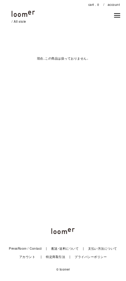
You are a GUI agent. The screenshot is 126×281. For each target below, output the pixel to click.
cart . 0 (93, 4)
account (114, 4)
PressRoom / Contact (25, 248)
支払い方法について (102, 248)
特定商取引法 (55, 257)
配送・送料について (65, 248)
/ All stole (19, 21)
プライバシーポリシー (91, 257)
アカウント (27, 257)
